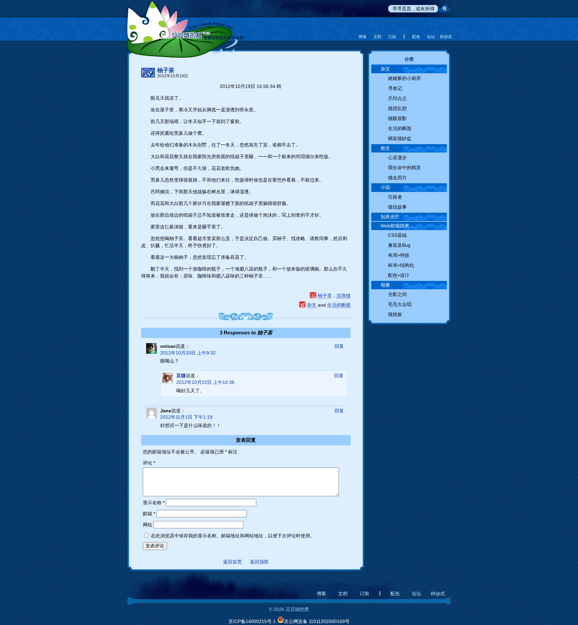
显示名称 (154, 502)
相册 (385, 285)
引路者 (395, 197)
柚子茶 (165, 71)
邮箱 (149, 513)
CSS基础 (397, 235)
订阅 (392, 36)
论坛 (431, 36)
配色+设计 (398, 275)
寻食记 (395, 88)
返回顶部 (259, 561)
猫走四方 (397, 177)
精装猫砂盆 (399, 138)
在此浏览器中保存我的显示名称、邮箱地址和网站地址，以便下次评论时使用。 (233, 535)
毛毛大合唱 (399, 304)
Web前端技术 (395, 225)
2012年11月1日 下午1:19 (186, 417)
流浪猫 (343, 295)
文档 (377, 36)
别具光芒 (390, 216)
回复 (339, 346)
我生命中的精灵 (404, 167)
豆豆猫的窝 (184, 25)
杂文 (311, 305)
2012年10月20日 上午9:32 (188, 352)
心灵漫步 (397, 157)
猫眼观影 (397, 118)
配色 (416, 36)
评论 (149, 462)
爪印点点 (397, 98)
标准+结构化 (401, 265)
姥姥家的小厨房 (404, 78)
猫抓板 (395, 314)
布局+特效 (398, 255)
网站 (147, 524)
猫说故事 (397, 207)
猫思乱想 (397, 108)
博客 (363, 36)
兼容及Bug (399, 245)
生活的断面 (339, 305)
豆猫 (181, 375)
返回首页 (232, 561)
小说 (385, 187)
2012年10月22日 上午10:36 (205, 382)
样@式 (445, 36)
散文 (385, 148)
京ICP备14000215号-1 (252, 621)
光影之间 (397, 294)
